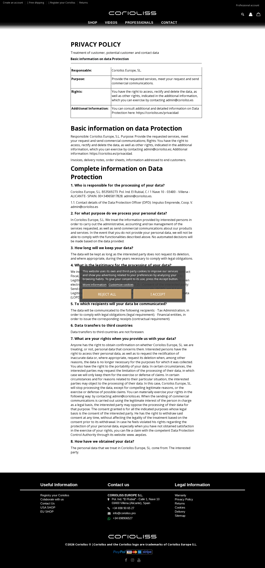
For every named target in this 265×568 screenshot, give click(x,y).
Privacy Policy (184, 499)
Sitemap (180, 515)
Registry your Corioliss (54, 495)
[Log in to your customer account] (250, 15)
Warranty (180, 495)
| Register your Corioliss (62, 2)
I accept (158, 294)
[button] (92, 23)
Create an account (13, 2)
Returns (83, 2)
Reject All (107, 294)
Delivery (180, 511)
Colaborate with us (52, 499)
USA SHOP (47, 507)
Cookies (180, 507)
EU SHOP (47, 511)
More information (95, 284)
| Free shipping (36, 2)
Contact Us (47, 503)
